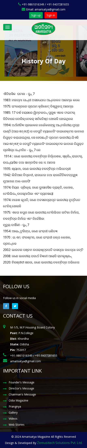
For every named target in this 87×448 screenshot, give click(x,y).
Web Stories (16, 424)
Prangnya (15, 406)
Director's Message (21, 388)
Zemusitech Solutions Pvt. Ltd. (59, 443)
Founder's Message (21, 382)
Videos (13, 418)
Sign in (51, 15)
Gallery (13, 412)
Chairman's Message (22, 394)
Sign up (36, 15)
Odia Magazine (18, 400)
